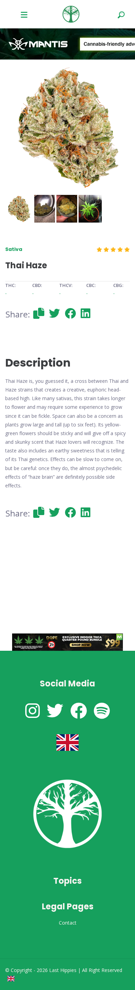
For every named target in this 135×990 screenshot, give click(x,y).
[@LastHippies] (32, 710)
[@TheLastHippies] (55, 710)
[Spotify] (102, 710)
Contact (67, 922)
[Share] (39, 313)
